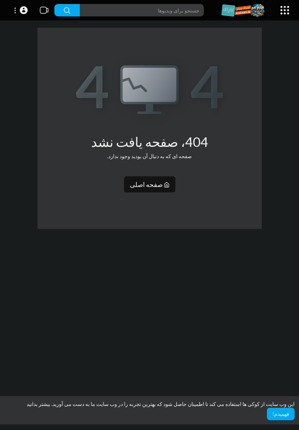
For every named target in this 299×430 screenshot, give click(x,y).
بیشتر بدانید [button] (38, 404)
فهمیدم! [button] (280, 414)
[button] (20, 10)
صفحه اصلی (147, 184)
